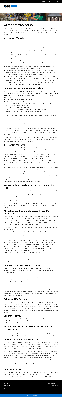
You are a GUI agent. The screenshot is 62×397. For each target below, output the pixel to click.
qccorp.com (6, 1)
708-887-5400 (55, 385)
